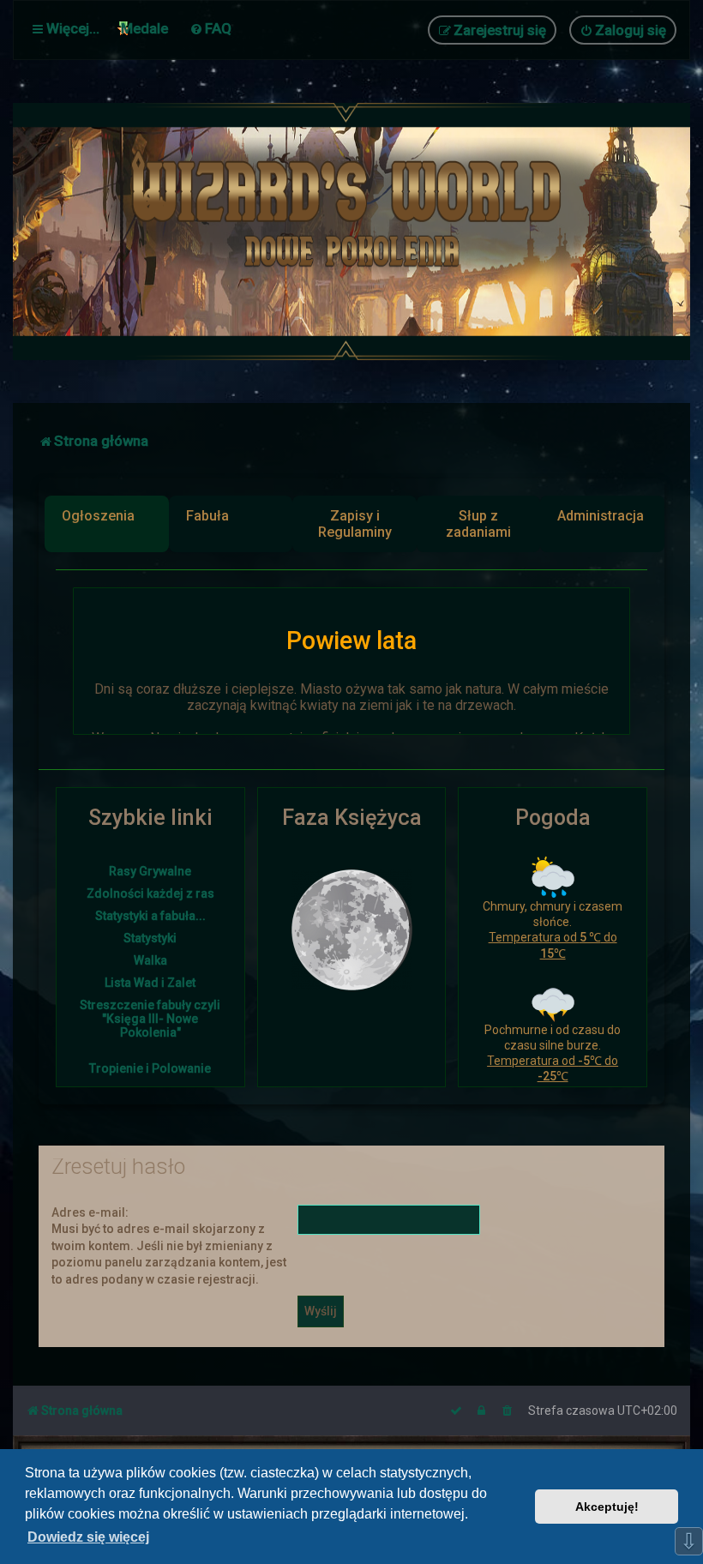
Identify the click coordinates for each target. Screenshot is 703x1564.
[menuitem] (210, 28)
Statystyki (150, 938)
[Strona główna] (351, 231)
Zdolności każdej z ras (150, 893)
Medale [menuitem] (144, 28)
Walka (150, 960)
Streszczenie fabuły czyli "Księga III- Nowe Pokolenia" (150, 1018)
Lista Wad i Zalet (150, 983)
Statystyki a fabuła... (150, 916)
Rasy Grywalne (150, 871)
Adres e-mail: (90, 1212)
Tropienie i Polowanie (150, 1068)
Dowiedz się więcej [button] (88, 1537)
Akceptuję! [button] (607, 1506)
